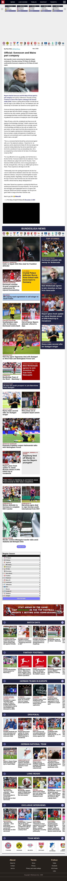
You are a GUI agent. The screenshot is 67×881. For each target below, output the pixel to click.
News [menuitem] (13, 2)
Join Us (13, 868)
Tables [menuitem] (34, 2)
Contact (13, 865)
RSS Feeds (54, 868)
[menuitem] (5, 2)
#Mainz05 (18, 196)
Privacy (33, 865)
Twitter (54, 863)
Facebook (54, 865)
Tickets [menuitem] (53, 2)
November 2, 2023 (30, 200)
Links (54, 871)
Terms (33, 863)
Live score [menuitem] (23, 2)
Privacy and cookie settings (33, 868)
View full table (21, 598)
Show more (21, 546)
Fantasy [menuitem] (43, 2)
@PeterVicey (16, 49)
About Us (12, 863)
